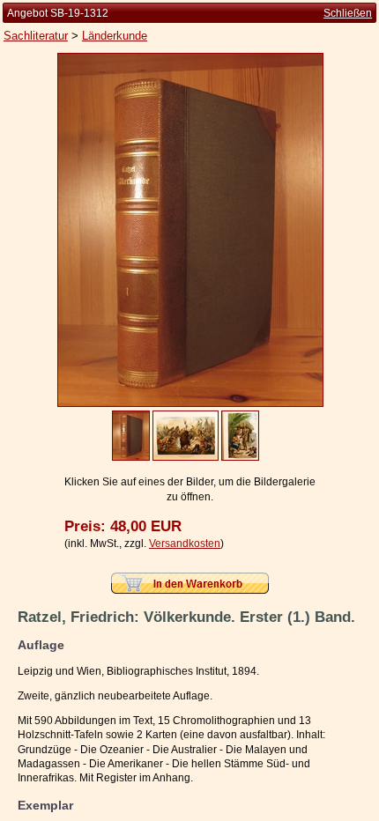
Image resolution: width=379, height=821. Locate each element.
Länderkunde (114, 35)
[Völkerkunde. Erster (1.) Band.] (190, 403)
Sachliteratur (36, 35)
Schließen (347, 13)
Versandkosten (184, 543)
